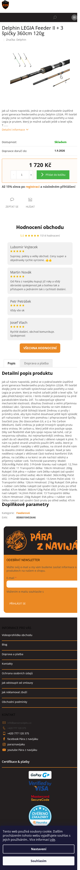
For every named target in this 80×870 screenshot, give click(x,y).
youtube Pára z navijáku (22, 750)
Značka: (16, 39)
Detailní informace (13, 129)
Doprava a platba (12, 654)
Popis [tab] (11, 363)
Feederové (23, 513)
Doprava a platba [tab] (36, 363)
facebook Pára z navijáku (22, 739)
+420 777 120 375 (16, 728)
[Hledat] (55, 17)
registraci (33, 187)
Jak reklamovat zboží (14, 692)
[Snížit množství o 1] (13, 175)
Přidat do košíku (55, 174)
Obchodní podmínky (14, 702)
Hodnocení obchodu (40, 227)
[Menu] (74, 17)
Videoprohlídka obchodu (17, 635)
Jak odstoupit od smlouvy (17, 682)
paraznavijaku (16, 744)
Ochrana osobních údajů (17, 673)
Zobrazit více (40, 348)
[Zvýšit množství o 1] (31, 175)
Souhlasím (39, 861)
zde (52, 840)
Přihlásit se (17, 603)
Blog (4, 644)
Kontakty (7, 663)
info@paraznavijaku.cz (19, 722)
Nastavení (38, 849)
